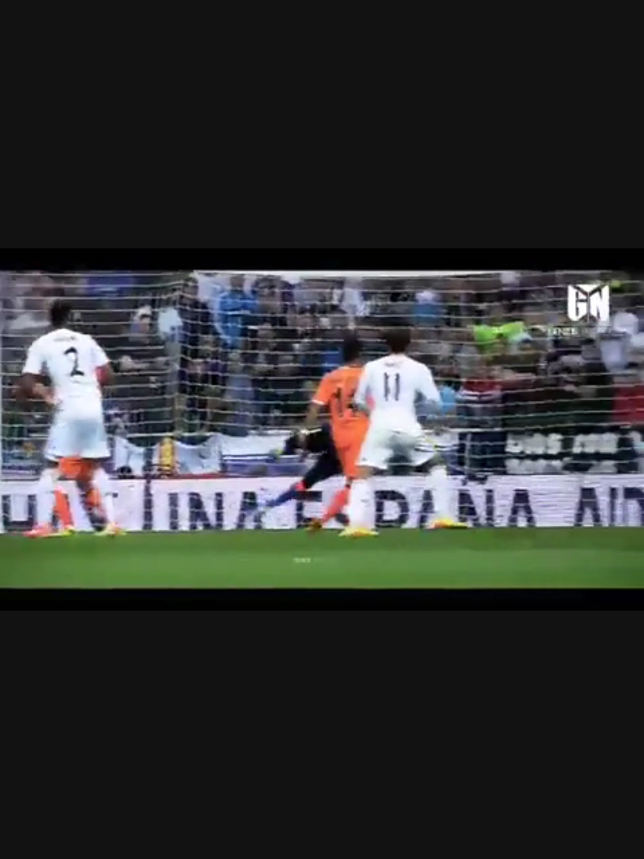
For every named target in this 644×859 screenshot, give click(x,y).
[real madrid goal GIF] (322, 429)
